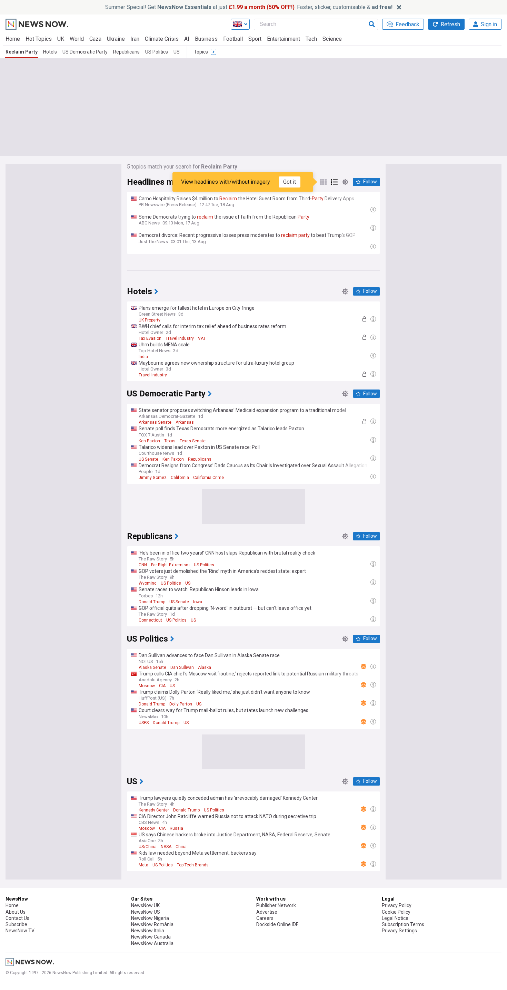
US (176, 52)
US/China (148, 847)
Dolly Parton (180, 704)
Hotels (50, 52)
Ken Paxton (149, 441)
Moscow (147, 686)
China (181, 847)
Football (233, 39)
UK (60, 39)
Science (332, 39)
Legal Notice (395, 918)
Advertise (266, 912)
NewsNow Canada (151, 937)
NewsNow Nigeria (150, 918)
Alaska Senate (152, 667)
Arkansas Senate (155, 422)
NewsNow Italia (147, 930)
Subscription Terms (403, 924)
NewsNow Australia (152, 943)
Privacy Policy (396, 905)
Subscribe (16, 924)
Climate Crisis (162, 39)
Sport (254, 39)
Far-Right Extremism (170, 565)
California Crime (208, 477)
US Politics (156, 52)
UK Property (149, 320)
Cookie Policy (396, 912)
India (143, 357)
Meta (143, 865)
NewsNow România (152, 924)
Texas (170, 441)
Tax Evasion (150, 338)
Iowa (197, 602)
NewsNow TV (20, 930)
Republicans (126, 52)
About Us (16, 912)
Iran (134, 39)
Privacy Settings (399, 930)
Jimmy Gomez (153, 477)
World (77, 39)
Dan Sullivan (182, 667)
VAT (202, 338)
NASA (166, 847)
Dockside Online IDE (277, 924)
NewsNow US (145, 912)
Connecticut (150, 620)
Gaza (95, 39)
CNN (143, 565)
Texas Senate (193, 441)
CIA (162, 686)
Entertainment (283, 39)
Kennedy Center (154, 810)
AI (186, 39)
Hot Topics (39, 39)
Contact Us (17, 918)
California (180, 477)
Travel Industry (180, 338)
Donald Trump (152, 602)
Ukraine (116, 39)
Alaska (204, 667)
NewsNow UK (145, 905)
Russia (176, 828)
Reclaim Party (22, 52)
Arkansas (185, 422)
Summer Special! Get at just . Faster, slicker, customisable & (248, 7)
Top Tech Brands (193, 865)
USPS (144, 723)
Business (206, 39)
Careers (265, 918)
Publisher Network (276, 905)
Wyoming (148, 583)
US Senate (148, 459)
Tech (311, 39)
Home (13, 39)
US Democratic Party (85, 52)
